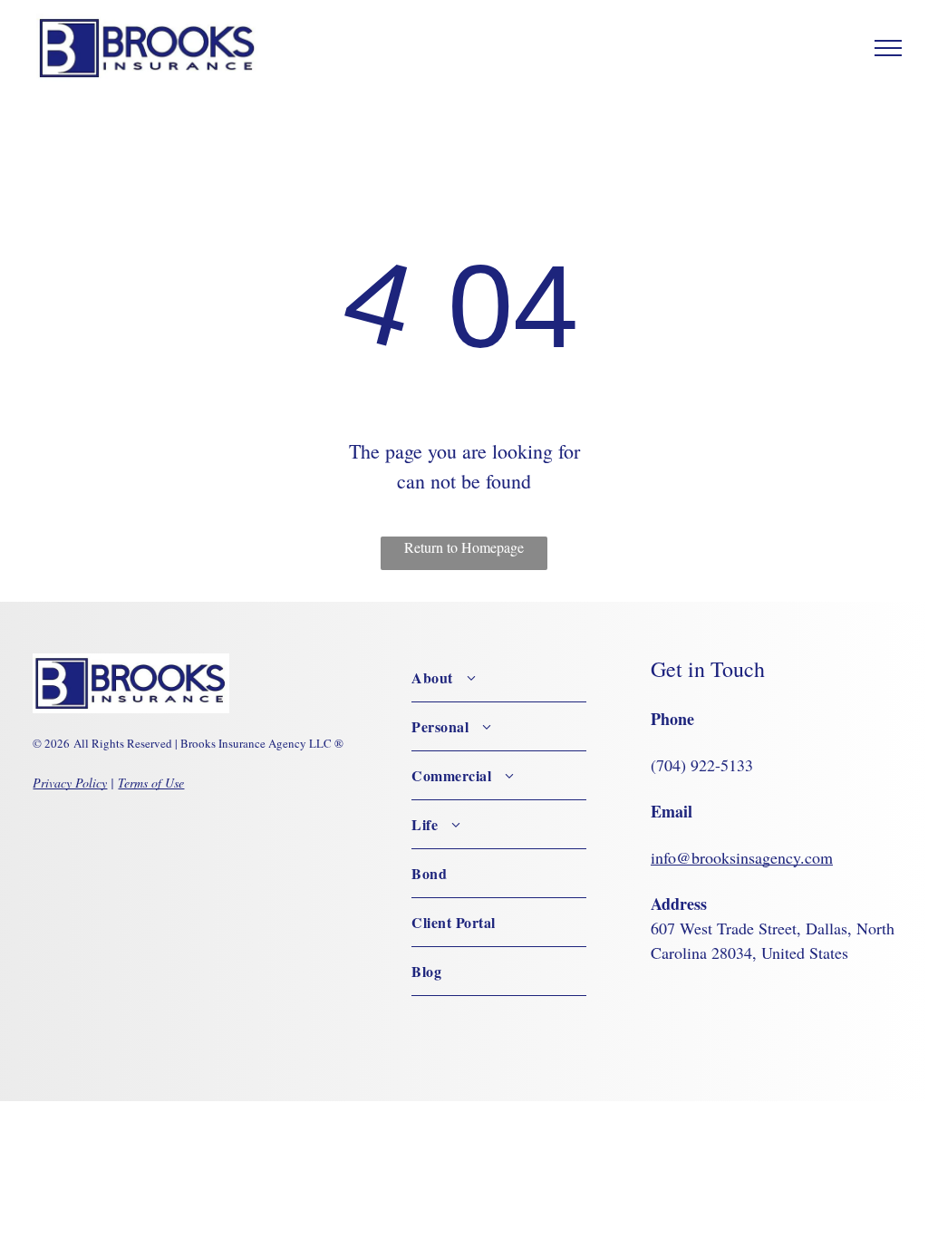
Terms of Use (151, 782)
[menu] (888, 48)
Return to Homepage (464, 546)
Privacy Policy (70, 782)
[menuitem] (498, 677)
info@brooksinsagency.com (742, 857)
